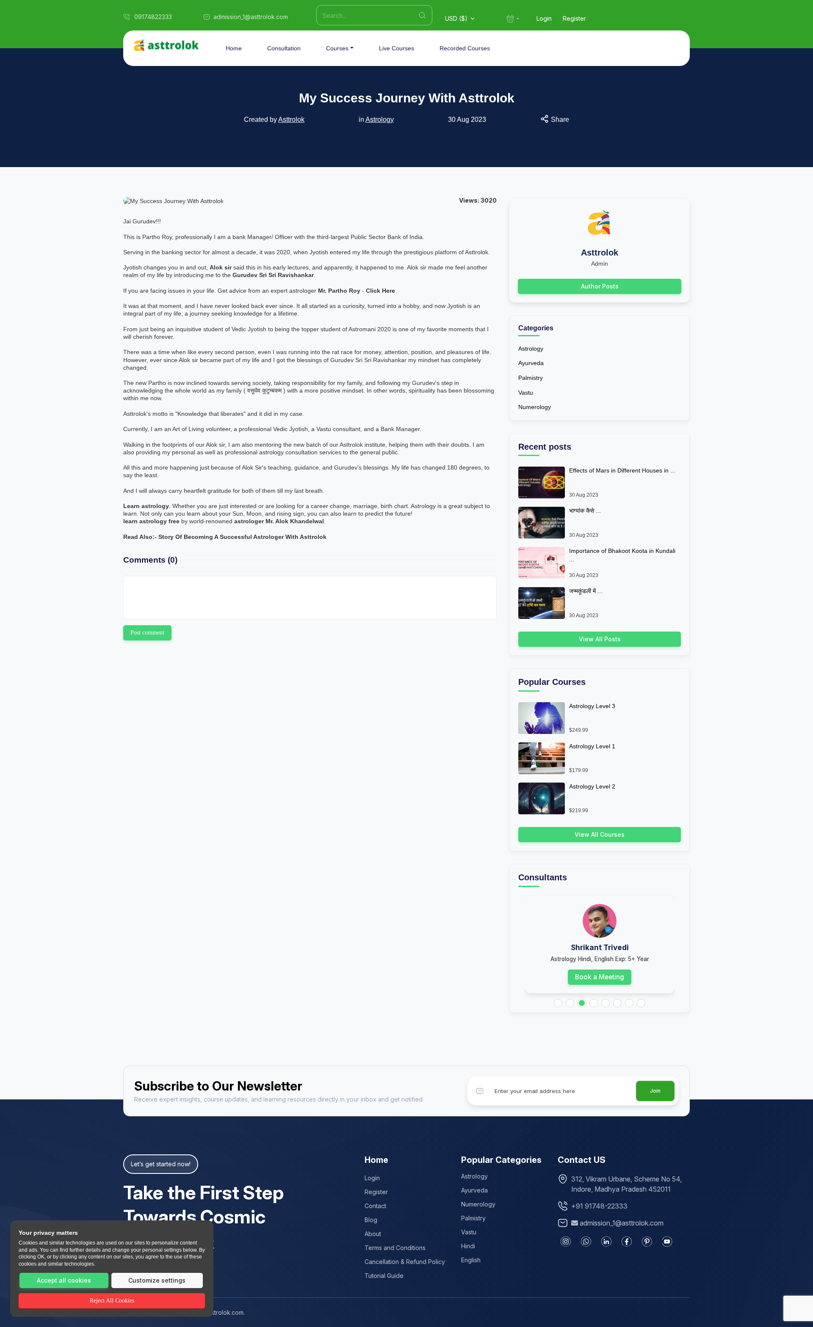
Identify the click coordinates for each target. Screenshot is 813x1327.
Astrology (379, 119)
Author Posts (600, 286)
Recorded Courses (465, 48)
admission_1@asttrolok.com (622, 1223)
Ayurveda (531, 363)
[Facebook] (627, 1241)
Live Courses (396, 48)
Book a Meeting (599, 977)
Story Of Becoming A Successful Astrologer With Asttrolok (242, 536)
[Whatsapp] (586, 1241)
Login (544, 18)
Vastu (525, 392)
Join (655, 1091)
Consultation (284, 48)
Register (574, 18)
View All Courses (600, 834)
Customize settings (156, 1280)
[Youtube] (667, 1241)
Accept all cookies (64, 1280)
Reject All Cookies (112, 1300)
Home (234, 48)
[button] (558, 1003)
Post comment (147, 632)
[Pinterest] (647, 1241)
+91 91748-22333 (599, 1206)
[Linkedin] (606, 1241)
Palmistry (530, 377)
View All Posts (600, 639)
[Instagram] (566, 1241)
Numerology (534, 407)
